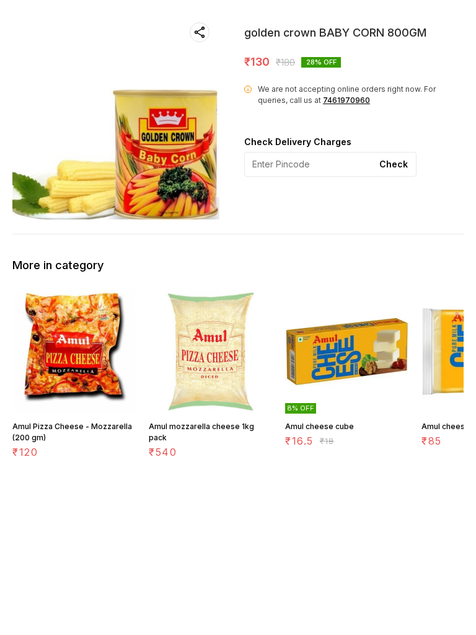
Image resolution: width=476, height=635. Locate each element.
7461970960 (346, 100)
